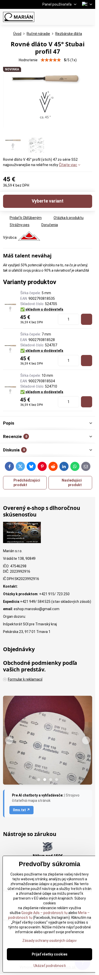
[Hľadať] (65, 17)
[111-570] (86, 319)
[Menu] (89, 17)
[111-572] (86, 360)
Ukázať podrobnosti (50, 966)
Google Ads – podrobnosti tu (44, 913)
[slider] (51, 60)
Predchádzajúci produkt (26, 482)
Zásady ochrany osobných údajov (49, 941)
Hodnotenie (28, 60)
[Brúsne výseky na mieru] (47, 741)
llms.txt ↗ (21, 810)
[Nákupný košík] (77, 17)
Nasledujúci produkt (72, 482)
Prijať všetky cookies (50, 954)
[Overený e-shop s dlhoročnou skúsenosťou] (22, 533)
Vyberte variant (47, 201)
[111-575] (86, 401)
